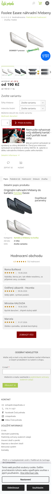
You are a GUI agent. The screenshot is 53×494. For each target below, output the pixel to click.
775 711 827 (10, 408)
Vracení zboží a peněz (10, 440)
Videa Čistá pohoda (13, 420)
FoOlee (18, 193)
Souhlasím (37, 487)
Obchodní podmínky (10, 434)
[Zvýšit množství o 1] (10, 121)
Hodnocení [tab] (26, 179)
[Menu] (47, 3)
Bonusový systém (8, 446)
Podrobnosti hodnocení (36, 17)
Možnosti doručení (9, 116)
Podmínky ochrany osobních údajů (16, 437)
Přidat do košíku (25, 123)
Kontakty (5, 450)
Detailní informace (9, 155)
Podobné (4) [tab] (15, 179)
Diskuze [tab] (36, 179)
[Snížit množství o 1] (10, 124)
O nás (3, 430)
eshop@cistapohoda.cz (15, 405)
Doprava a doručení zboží (12, 443)
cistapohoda (10, 416)
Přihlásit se (10, 385)
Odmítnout (13, 487)
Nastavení (25, 479)
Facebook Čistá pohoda (15, 412)
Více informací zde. (29, 473)
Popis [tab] (5, 179)
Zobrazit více (26, 334)
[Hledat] (33, 3)
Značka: (10, 20)
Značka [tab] (44, 179)
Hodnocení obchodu (26, 255)
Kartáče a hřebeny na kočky (26, 238)
